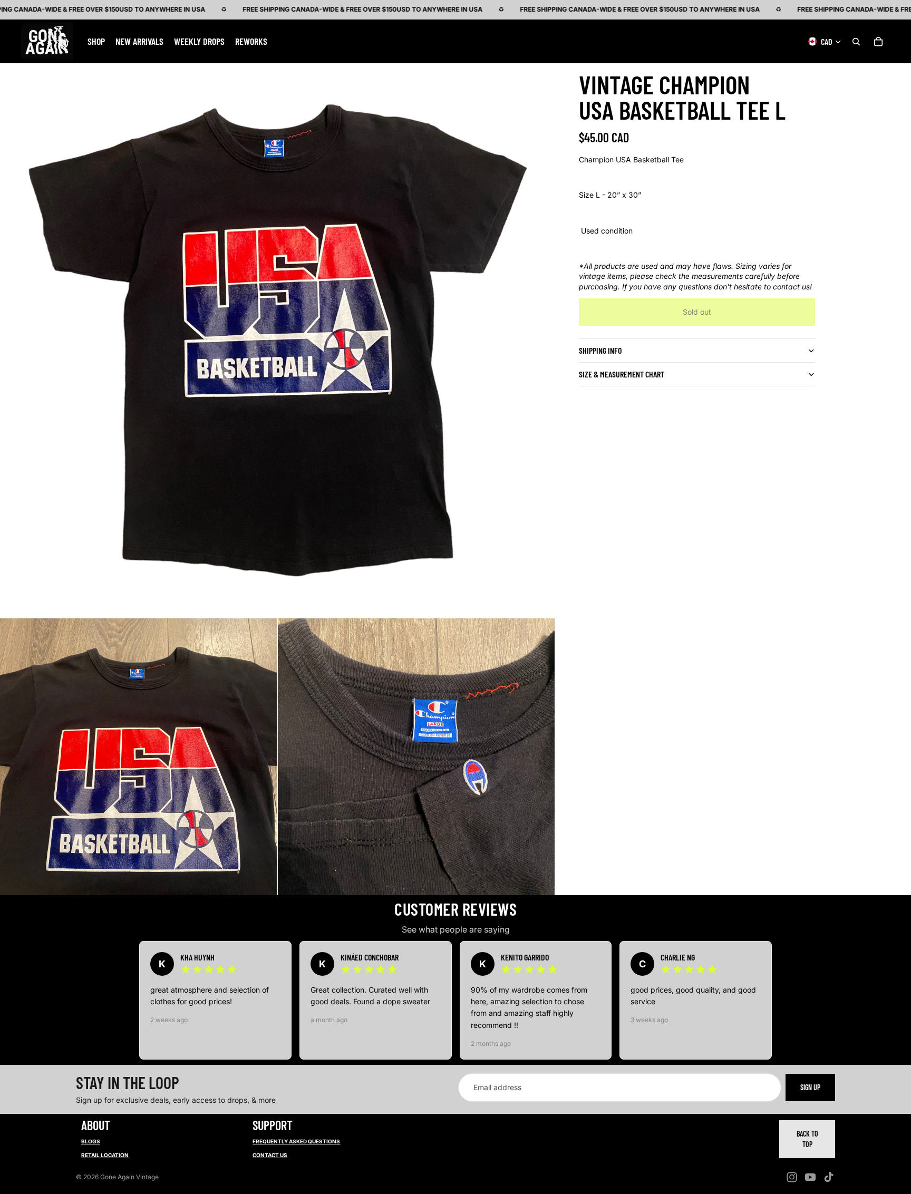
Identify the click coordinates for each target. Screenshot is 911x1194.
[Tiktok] (828, 1177)
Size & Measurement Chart (621, 374)
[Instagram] (792, 1177)
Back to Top (807, 1139)
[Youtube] (810, 1177)
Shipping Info (600, 350)
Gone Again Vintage (129, 1177)
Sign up (810, 1087)
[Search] (856, 41)
